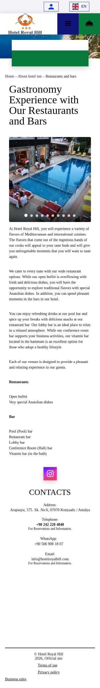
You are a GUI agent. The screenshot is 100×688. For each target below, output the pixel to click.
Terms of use (47, 665)
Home (10, 76)
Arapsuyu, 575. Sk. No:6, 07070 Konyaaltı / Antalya (50, 510)
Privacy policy (49, 672)
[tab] (26, 215)
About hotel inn (30, 76)
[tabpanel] (50, 179)
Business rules (15, 679)
